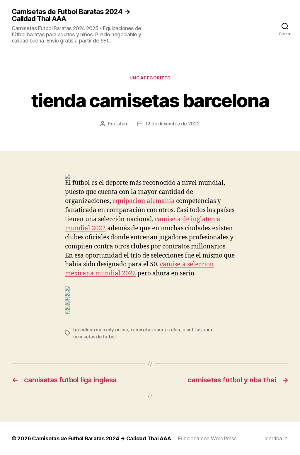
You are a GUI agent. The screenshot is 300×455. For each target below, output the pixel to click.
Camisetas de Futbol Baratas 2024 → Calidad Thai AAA (71, 15)
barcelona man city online (100, 330)
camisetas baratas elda (155, 330)
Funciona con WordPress (207, 438)
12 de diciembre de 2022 (172, 124)
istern (122, 124)
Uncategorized (150, 78)
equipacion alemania (143, 201)
